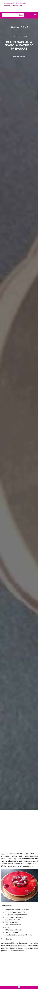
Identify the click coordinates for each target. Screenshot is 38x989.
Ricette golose (19, 56)
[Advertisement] (17, 831)
